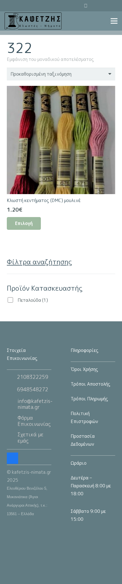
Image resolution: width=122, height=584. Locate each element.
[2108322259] (12, 377)
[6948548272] (12, 390)
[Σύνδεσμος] (33, 20)
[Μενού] (114, 21)
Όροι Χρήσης (84, 369)
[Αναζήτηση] (70, 5)
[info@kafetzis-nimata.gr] (12, 404)
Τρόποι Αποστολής (90, 384)
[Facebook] (111, 5)
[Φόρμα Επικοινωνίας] (12, 421)
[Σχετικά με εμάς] (12, 438)
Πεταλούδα (33, 300)
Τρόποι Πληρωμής (89, 399)
